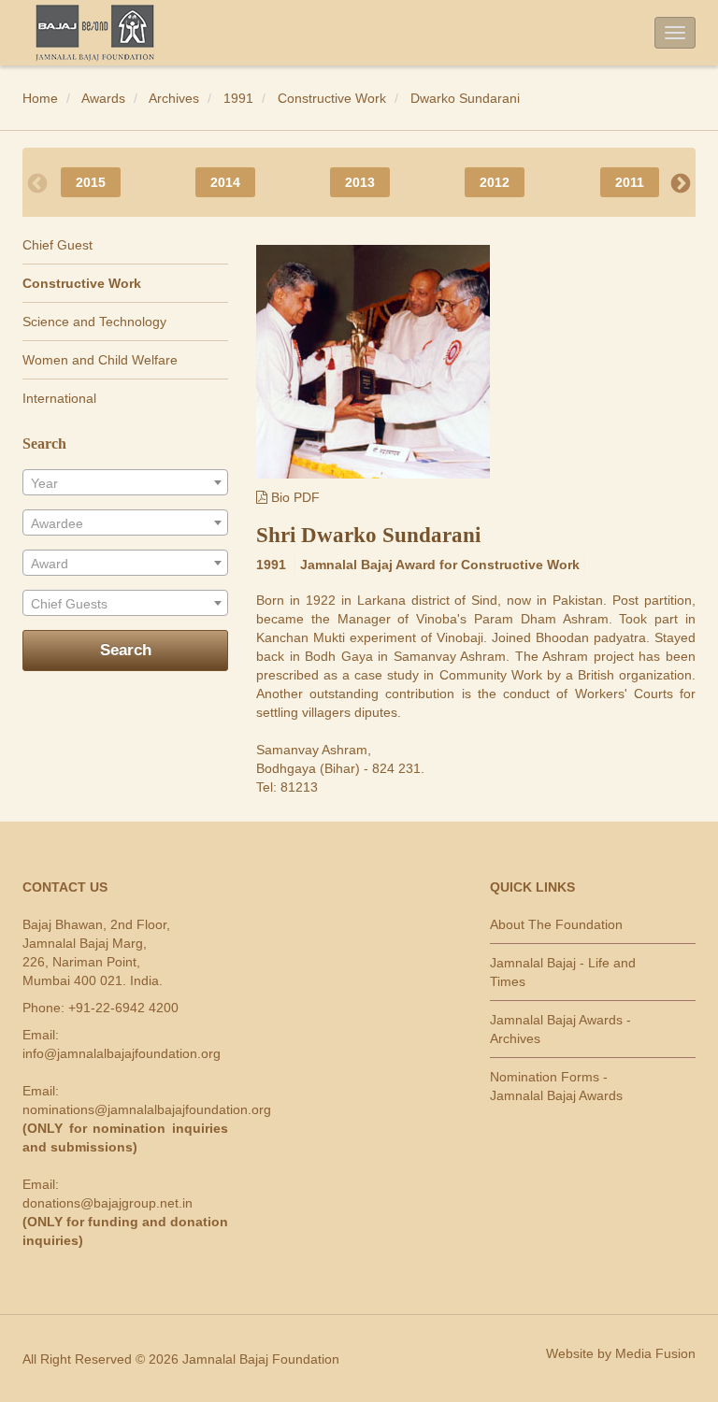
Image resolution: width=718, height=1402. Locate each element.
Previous (37, 182)
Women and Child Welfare (100, 359)
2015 (91, 182)
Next (681, 182)
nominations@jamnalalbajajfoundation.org (146, 1109)
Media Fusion (655, 1353)
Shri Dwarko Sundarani (368, 535)
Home (40, 98)
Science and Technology (94, 321)
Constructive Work (332, 98)
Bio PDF (293, 497)
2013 (360, 182)
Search (125, 650)
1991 (238, 98)
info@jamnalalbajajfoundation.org (121, 1053)
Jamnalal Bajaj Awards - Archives (560, 1029)
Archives (174, 98)
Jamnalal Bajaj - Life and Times (563, 972)
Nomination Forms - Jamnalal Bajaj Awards (556, 1086)
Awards (103, 98)
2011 (629, 182)
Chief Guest (57, 244)
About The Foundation (556, 924)
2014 (225, 182)
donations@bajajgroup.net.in (107, 1202)
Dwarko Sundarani (465, 98)
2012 (495, 182)
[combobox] (125, 482)
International (59, 398)
